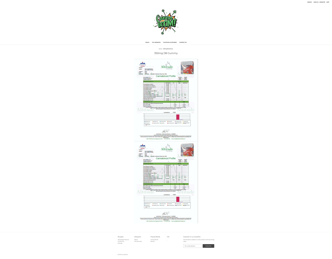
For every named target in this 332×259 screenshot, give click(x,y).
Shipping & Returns (170, 42)
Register (322, 2)
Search (309, 2)
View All (153, 241)
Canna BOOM (154, 239)
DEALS (147, 42)
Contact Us (183, 42)
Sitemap (120, 243)
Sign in (316, 2)
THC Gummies (156, 42)
